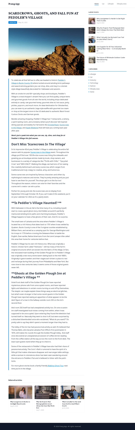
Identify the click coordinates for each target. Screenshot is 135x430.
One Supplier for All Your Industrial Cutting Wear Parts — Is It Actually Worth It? (111, 49)
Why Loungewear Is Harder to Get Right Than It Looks (111, 20)
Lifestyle (111, 4)
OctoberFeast (53, 125)
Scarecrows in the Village (40, 152)
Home (96, 4)
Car (103, 4)
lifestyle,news (122, 4)
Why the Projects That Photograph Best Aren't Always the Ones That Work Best (110, 29)
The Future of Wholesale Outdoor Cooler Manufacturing (111, 59)
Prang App (14, 3)
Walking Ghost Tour (55, 366)
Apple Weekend (32, 128)
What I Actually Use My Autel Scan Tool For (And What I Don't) (71, 404)
